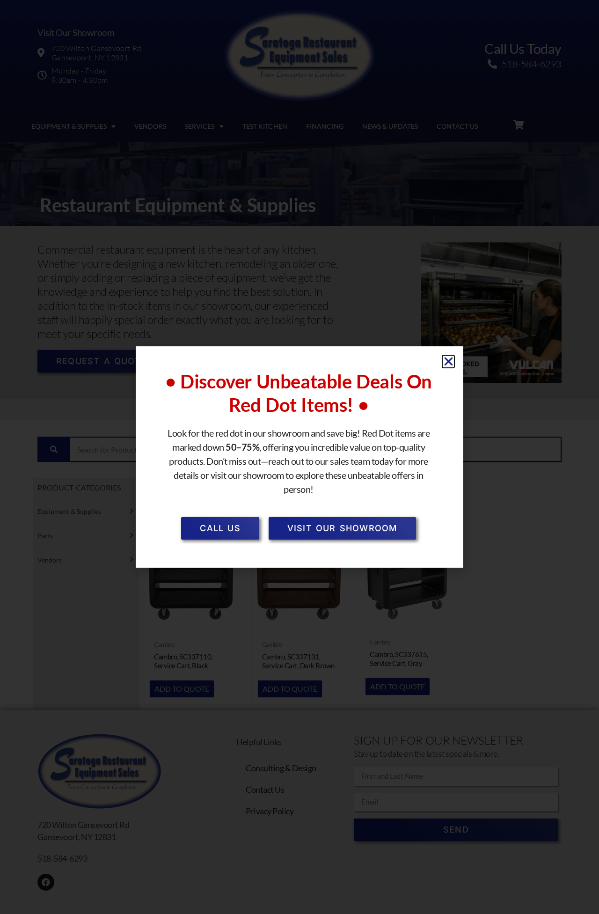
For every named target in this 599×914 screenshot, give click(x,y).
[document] (299, 457)
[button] (448, 361)
